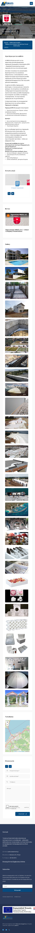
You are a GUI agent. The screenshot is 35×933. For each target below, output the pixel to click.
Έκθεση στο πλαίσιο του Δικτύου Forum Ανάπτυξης (16, 45)
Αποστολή (22, 814)
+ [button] (7, 722)
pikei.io (16, 925)
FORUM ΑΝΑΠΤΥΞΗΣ (8, 896)
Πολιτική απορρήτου (21, 924)
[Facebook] (6, 766)
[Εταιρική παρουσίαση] (9, 193)
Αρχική (6, 42)
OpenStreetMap (21, 751)
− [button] (7, 725)
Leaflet (15, 751)
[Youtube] (10, 766)
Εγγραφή (18, 890)
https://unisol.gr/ (18, 24)
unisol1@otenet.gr (10, 31)
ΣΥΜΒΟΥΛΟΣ (17, 896)
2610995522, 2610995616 (10, 29)
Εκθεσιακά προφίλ (15, 42)
